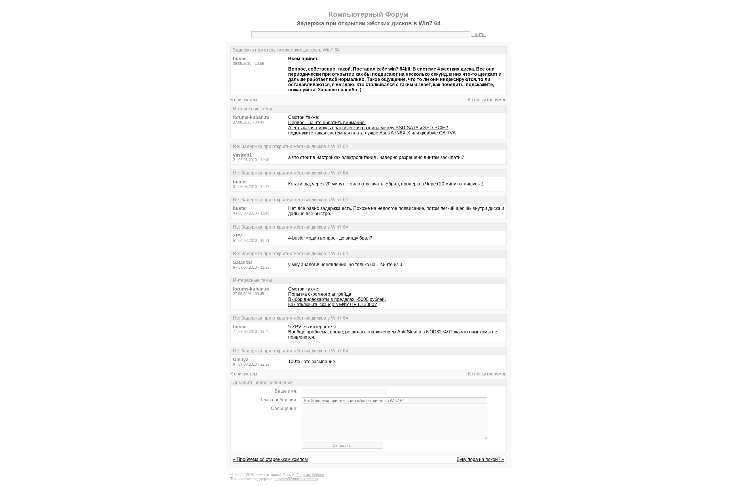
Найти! (478, 34)
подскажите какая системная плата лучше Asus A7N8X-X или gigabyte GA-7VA (372, 132)
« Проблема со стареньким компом (270, 459)
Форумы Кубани (310, 474)
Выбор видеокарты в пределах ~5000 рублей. (337, 299)
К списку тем (243, 99)
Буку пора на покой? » (480, 459)
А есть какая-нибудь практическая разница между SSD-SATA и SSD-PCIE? (368, 127)
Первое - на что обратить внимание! (327, 122)
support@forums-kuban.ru (296, 479)
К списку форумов (487, 99)
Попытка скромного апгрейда (319, 294)
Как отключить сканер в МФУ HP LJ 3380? (332, 304)
